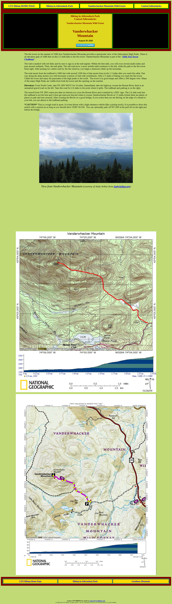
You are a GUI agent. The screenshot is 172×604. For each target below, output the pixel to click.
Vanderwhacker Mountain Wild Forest (106, 6)
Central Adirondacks (151, 6)
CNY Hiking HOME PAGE (21, 6)
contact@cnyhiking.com (97, 601)
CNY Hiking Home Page (30, 581)
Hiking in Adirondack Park (59, 6)
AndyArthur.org (122, 186)
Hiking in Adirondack (83, 581)
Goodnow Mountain (141, 581)
